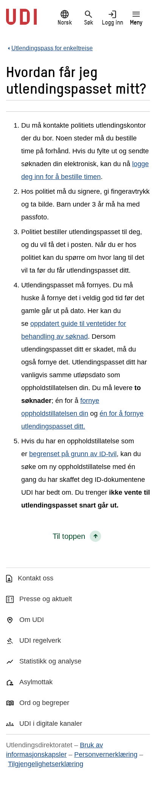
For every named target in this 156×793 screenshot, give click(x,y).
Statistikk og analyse (50, 661)
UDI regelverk (40, 640)
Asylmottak (36, 682)
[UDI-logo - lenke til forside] (21, 21)
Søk (89, 17)
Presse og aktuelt (45, 599)
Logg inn (112, 17)
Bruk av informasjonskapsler (54, 749)
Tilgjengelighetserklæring (45, 764)
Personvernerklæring (105, 754)
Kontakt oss (35, 578)
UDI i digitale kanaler (50, 723)
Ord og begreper (44, 703)
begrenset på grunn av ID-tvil (73, 454)
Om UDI (31, 619)
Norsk (65, 17)
